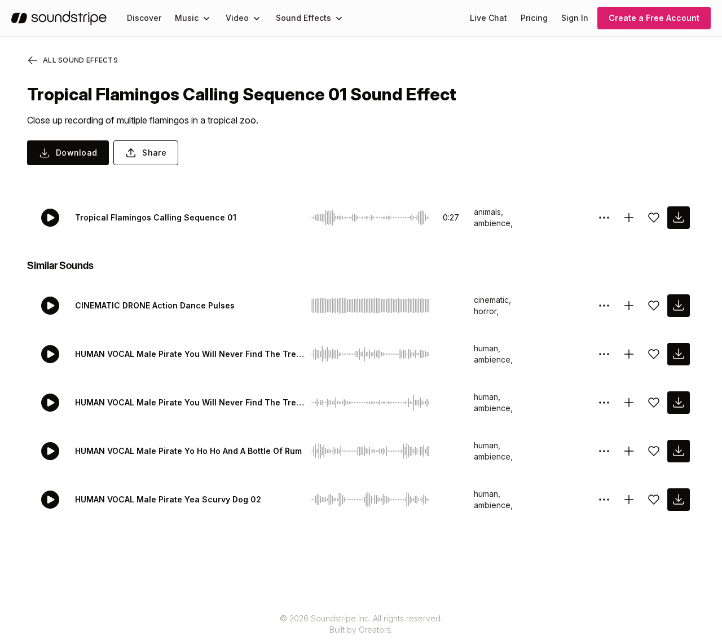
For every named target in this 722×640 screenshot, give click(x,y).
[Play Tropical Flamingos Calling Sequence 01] (50, 218)
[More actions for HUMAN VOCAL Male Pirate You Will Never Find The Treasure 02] (604, 354)
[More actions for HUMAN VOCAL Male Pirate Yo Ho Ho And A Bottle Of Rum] (604, 451)
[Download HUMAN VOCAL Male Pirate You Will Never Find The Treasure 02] (678, 354)
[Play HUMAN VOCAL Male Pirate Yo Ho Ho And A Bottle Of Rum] (50, 451)
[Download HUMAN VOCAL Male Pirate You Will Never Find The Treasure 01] (678, 402)
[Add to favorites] (653, 217)
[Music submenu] (206, 18)
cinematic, (492, 299)
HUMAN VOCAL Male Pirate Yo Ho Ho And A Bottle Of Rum (188, 451)
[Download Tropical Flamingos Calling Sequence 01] (678, 217)
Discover (144, 18)
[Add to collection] (629, 217)
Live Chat (488, 18)
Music (187, 18)
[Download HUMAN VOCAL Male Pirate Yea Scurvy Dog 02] (678, 499)
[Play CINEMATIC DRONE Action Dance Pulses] (50, 306)
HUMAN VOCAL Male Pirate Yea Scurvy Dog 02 (168, 499)
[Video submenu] (256, 18)
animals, (488, 212)
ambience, (493, 223)
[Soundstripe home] (59, 18)
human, (487, 348)
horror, (486, 311)
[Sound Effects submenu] (339, 18)
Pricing (534, 18)
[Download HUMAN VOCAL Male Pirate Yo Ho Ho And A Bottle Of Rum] (678, 451)
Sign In (574, 18)
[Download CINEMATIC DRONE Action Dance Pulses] (678, 305)
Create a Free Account (654, 18)
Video (237, 18)
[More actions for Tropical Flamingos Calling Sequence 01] (604, 217)
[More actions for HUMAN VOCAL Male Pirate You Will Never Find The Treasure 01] (604, 402)
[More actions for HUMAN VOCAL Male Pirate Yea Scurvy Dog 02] (604, 499)
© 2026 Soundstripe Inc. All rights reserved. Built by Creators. (361, 623)
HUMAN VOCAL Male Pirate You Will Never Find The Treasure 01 (191, 402)
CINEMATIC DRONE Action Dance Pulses (155, 305)
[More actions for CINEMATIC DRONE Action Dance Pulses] (604, 305)
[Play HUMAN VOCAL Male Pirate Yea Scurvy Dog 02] (50, 500)
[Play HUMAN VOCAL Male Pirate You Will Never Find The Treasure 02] (50, 354)
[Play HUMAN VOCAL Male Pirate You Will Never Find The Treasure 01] (50, 403)
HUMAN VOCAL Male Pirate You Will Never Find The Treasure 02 (191, 354)
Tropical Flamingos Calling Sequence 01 (155, 217)
